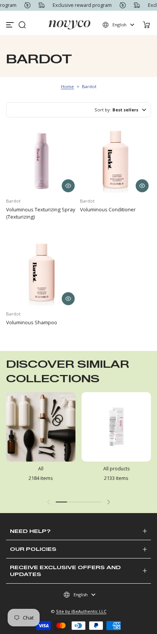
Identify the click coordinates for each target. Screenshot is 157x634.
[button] (22, 24)
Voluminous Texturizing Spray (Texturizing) (40, 213)
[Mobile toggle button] (10, 24)
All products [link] (116, 468)
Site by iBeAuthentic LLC (81, 611)
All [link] (40, 468)
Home (67, 86)
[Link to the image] (40, 442)
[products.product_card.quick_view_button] (68, 185)
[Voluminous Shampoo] (41, 272)
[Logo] (69, 24)
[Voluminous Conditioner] (115, 159)
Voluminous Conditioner (108, 209)
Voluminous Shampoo (31, 322)
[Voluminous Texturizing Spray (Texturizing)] (41, 159)
